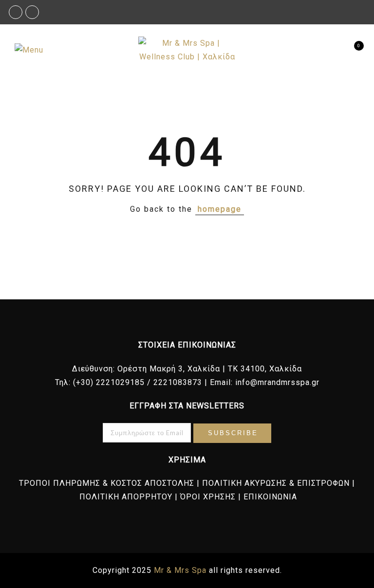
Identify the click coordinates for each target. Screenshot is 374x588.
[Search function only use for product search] (333, 50)
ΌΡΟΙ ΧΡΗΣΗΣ (208, 496)
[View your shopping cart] (350, 50)
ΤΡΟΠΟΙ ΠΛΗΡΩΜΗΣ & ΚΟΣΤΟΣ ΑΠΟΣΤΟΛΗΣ (106, 483)
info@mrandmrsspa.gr (277, 382)
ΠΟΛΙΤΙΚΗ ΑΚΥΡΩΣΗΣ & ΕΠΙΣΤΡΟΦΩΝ (276, 483)
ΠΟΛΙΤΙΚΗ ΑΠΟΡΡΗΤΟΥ (125, 496)
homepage (220, 209)
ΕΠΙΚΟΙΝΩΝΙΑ (270, 496)
